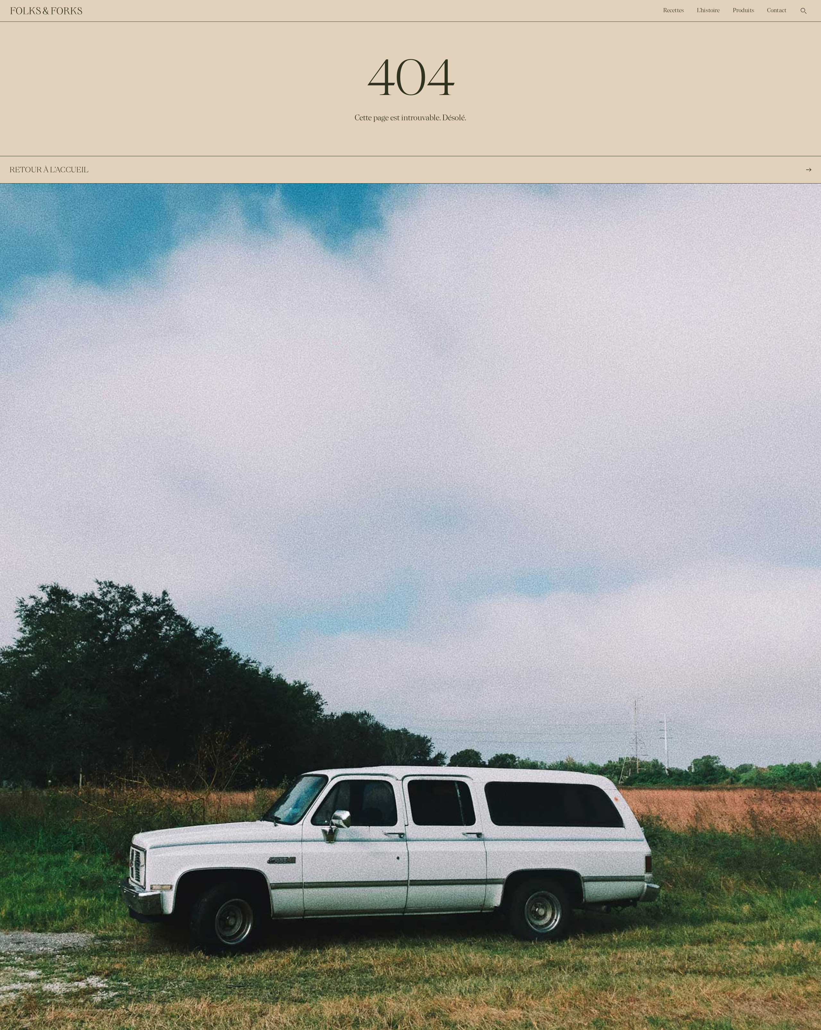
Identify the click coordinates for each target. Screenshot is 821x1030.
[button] (804, 11)
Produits (743, 10)
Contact (776, 10)
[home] (46, 11)
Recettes (673, 10)
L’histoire (708, 10)
